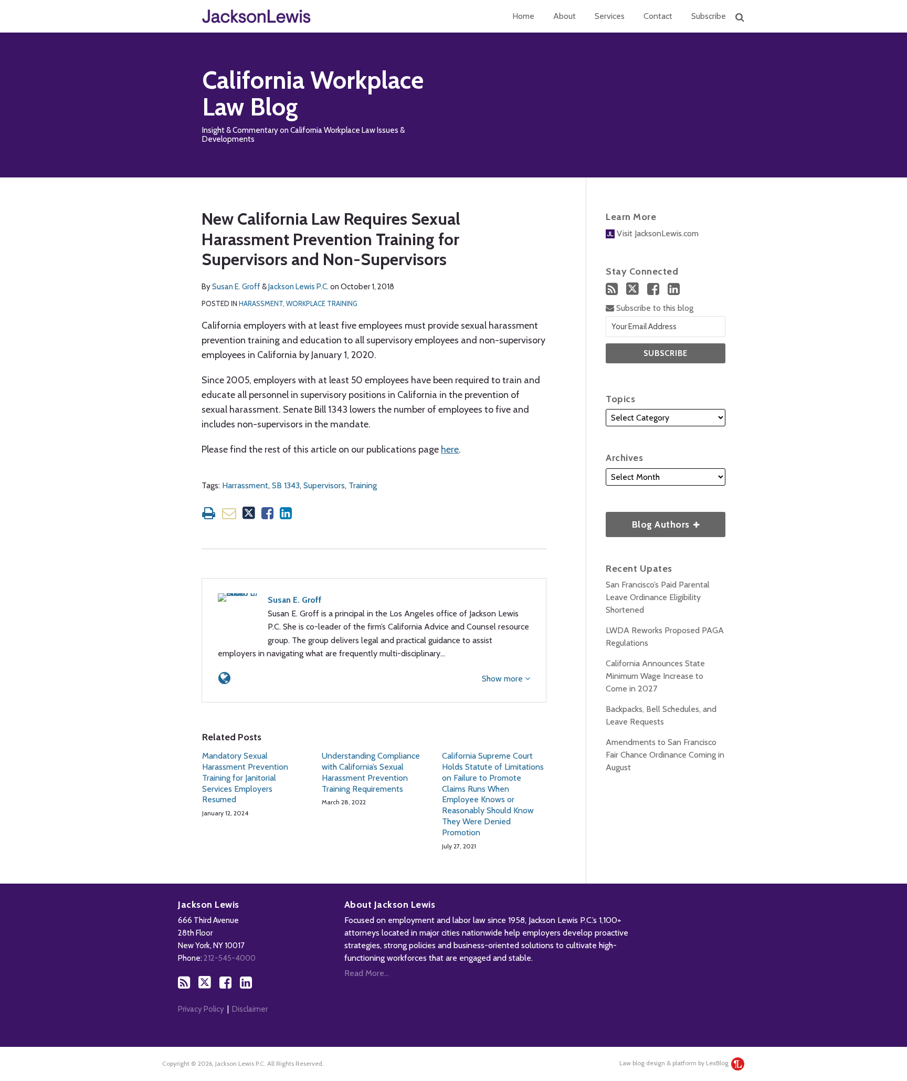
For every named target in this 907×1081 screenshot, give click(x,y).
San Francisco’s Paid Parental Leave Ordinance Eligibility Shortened (658, 597)
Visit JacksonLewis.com (657, 233)
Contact (658, 16)
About (564, 16)
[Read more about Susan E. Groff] (224, 678)
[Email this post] (229, 513)
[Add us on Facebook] (653, 289)
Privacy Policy (201, 1009)
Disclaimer (250, 1009)
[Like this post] (267, 513)
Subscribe (708, 16)
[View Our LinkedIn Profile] (674, 289)
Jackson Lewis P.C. (298, 286)
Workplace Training (321, 303)
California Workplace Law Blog (313, 93)
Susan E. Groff (236, 286)
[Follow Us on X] (632, 288)
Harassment (261, 303)
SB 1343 (286, 485)
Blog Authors (649, 521)
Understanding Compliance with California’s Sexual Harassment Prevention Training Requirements (371, 772)
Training (363, 485)
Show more (503, 679)
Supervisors (324, 485)
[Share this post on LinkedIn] (286, 513)
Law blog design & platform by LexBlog (674, 1063)
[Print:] (208, 513)
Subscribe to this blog (653, 308)
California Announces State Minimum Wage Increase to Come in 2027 (655, 676)
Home (523, 16)
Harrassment (245, 485)
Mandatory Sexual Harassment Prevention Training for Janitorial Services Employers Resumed (245, 777)
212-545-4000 (230, 958)
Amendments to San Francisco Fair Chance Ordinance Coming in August (665, 754)
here (450, 449)
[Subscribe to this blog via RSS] (612, 289)
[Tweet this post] (248, 513)
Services (610, 16)
